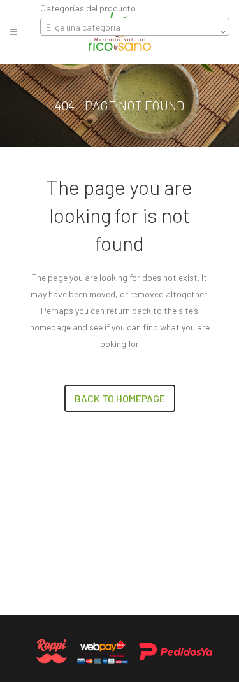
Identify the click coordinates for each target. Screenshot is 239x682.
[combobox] (134, 27)
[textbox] (135, 27)
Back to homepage (120, 398)
